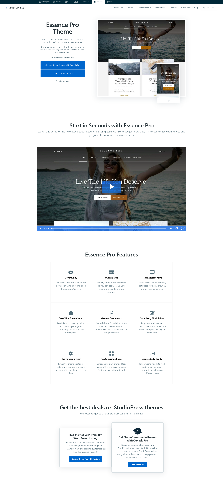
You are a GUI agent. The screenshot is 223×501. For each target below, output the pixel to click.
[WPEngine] (44, 2)
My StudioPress (208, 8)
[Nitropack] (86, 2)
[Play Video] (40, 228)
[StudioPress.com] (15, 8)
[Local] (67, 2)
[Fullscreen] (183, 228)
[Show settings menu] (177, 228)
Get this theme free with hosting (85, 459)
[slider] (108, 228)
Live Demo (64, 81)
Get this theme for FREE (63, 73)
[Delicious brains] (109, 2)
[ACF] (76, 2)
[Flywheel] (57, 2)
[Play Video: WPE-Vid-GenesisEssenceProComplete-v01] (111, 187)
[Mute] (171, 228)
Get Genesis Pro (137, 465)
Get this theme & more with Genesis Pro (62, 65)
